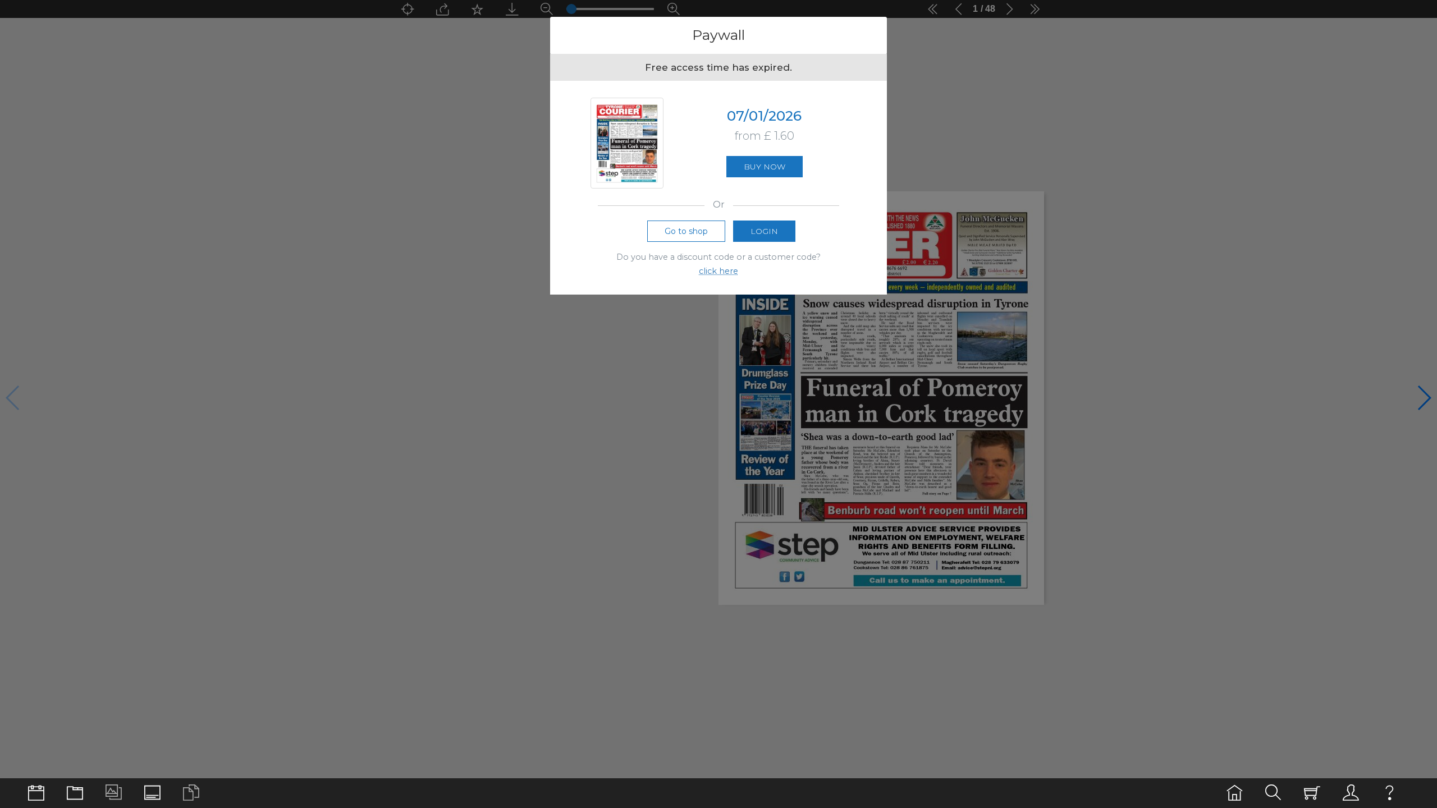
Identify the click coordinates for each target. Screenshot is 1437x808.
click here (718, 271)
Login (764, 231)
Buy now (764, 167)
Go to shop (686, 231)
